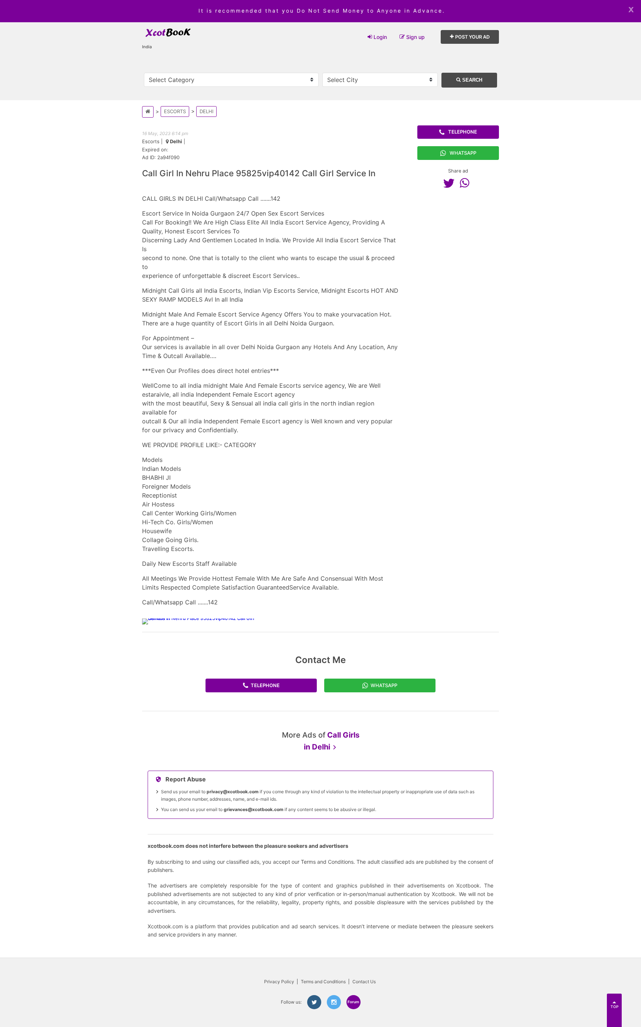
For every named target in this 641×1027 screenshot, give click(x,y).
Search (471, 80)
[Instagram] (334, 1002)
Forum (353, 1002)
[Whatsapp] (466, 182)
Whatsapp (463, 153)
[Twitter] (450, 182)
